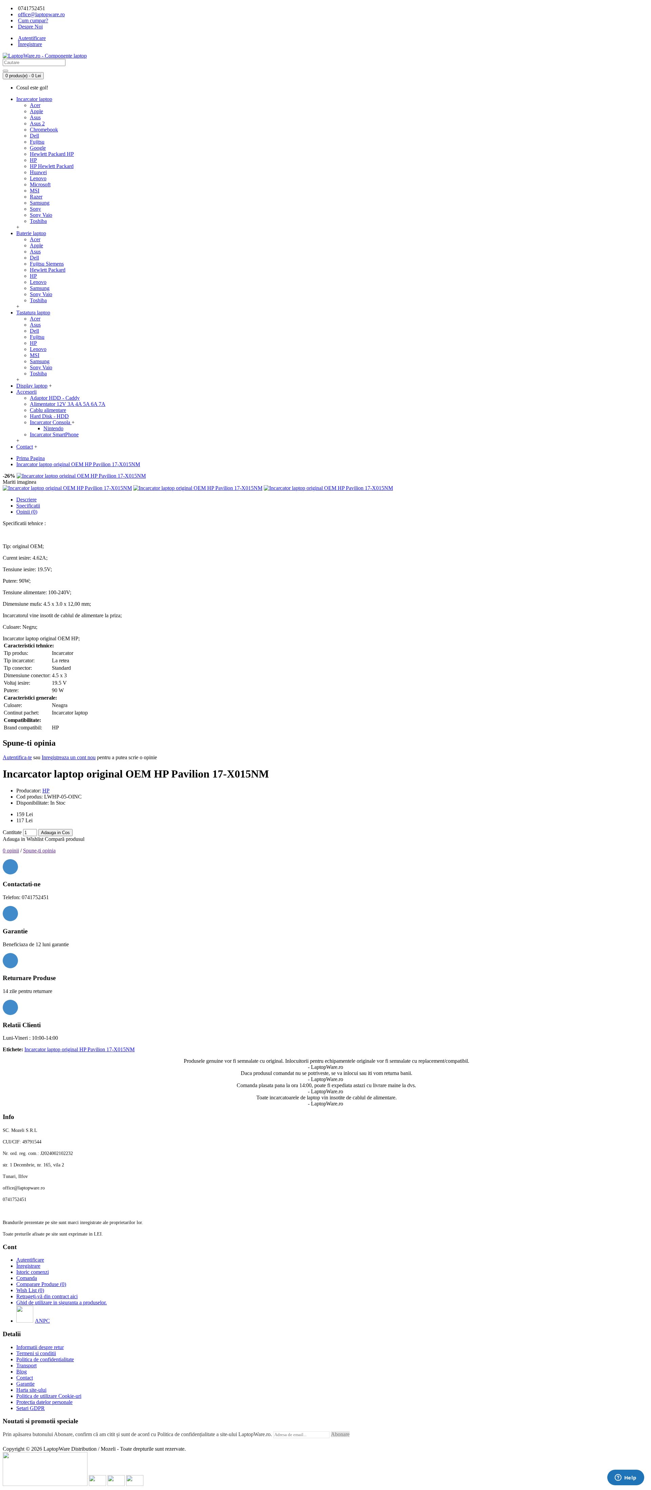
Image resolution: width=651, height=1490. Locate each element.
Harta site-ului (31, 1390)
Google (38, 148)
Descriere (26, 499)
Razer (36, 197)
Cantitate (12, 832)
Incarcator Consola (51, 422)
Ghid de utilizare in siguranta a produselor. (61, 1302)
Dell (34, 136)
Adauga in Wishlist (23, 839)
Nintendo (53, 428)
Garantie (25, 1384)
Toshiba (38, 221)
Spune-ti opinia (39, 850)
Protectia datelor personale (44, 1402)
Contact (24, 1378)
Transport (26, 1365)
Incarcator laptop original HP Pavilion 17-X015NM (79, 1049)
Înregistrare (28, 1266)
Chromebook (44, 129)
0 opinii (11, 850)
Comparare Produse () (41, 1284)
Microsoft (40, 184)
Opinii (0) (26, 512)
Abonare (340, 1434)
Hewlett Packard (47, 270)
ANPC (42, 1321)
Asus (35, 117)
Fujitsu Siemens (47, 264)
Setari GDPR (30, 1408)
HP (33, 160)
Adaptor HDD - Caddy (55, 398)
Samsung (40, 203)
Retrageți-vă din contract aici (47, 1296)
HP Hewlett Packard (52, 166)
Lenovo (38, 178)
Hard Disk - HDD (49, 416)
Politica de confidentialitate (45, 1359)
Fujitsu (37, 142)
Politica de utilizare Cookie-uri (48, 1396)
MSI (34, 190)
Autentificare (30, 1260)
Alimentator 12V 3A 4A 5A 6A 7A (67, 404)
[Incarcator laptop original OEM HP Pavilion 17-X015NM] (81, 476)
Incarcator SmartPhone (54, 434)
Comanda (26, 1278)
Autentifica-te (17, 757)
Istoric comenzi (32, 1272)
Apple (36, 111)
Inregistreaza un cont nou (69, 757)
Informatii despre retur (40, 1347)
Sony (35, 209)
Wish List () (30, 1290)
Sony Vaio (41, 215)
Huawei (38, 172)
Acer (35, 105)
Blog (21, 1371)
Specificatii (28, 506)
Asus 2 (37, 123)
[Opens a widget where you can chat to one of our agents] (625, 1478)
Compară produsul (64, 839)
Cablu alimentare (48, 410)
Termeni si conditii (36, 1353)
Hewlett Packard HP (52, 154)
